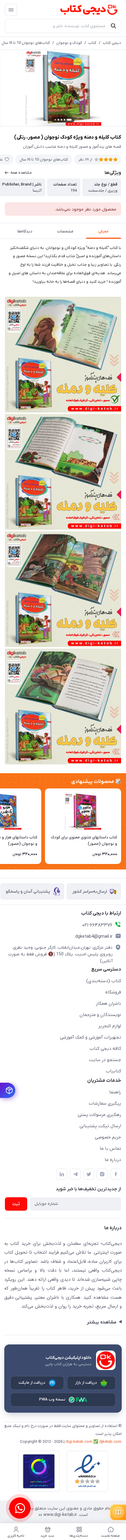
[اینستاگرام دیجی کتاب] (102, 1174)
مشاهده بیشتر (101, 1322)
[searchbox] (63, 26)
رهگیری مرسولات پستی (99, 1115)
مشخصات (65, 231)
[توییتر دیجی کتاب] (88, 1174)
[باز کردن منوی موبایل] (11, 10)
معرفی (103, 231)
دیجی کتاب (112, 42)
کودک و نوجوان (69, 42)
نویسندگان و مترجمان (100, 1015)
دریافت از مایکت (32, 1382)
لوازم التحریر (109, 1026)
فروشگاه (113, 992)
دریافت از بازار (86, 1382)
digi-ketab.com (78, 1441)
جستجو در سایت (105, 1060)
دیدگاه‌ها (24, 231)
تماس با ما (110, 1148)
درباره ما (113, 1160)
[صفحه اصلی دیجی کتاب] (83, 10)
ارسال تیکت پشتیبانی (100, 1126)
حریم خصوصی (108, 1137)
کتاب (92, 42)
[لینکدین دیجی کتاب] (61, 1174)
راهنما (115, 1092)
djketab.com (110, 1441)
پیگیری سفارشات (105, 1103)
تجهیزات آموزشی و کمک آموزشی (90, 1037)
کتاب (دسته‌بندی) (103, 981)
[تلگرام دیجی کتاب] (75, 1174)
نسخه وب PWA (52, 1399)
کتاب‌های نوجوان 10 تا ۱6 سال (26, 42)
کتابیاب (113, 1071)
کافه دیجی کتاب (105, 1049)
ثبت (16, 1204)
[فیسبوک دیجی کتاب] (115, 1174)
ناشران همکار (108, 1003)
